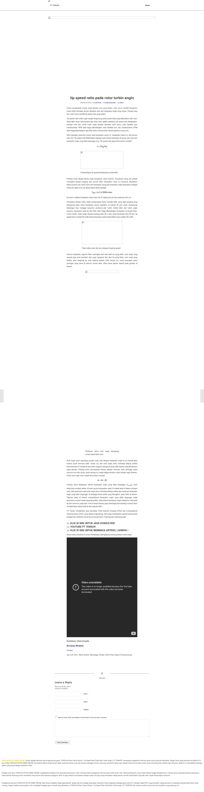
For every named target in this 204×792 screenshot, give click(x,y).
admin (122, 102)
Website (86, 709)
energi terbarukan (110, 102)
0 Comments (97, 102)
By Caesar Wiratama (75, 645)
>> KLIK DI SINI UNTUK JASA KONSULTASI (91, 523)
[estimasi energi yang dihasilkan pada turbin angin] (2, 396)
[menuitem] (147, 5)
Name (86, 694)
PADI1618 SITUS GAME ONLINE (13, 760)
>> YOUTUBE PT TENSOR (81, 526)
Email (86, 701)
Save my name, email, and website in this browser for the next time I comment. (82, 717)
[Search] (153, 5)
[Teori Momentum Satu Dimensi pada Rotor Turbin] (202, 396)
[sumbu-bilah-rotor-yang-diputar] (102, 54)
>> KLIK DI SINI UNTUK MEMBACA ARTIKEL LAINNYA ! (97, 530)
